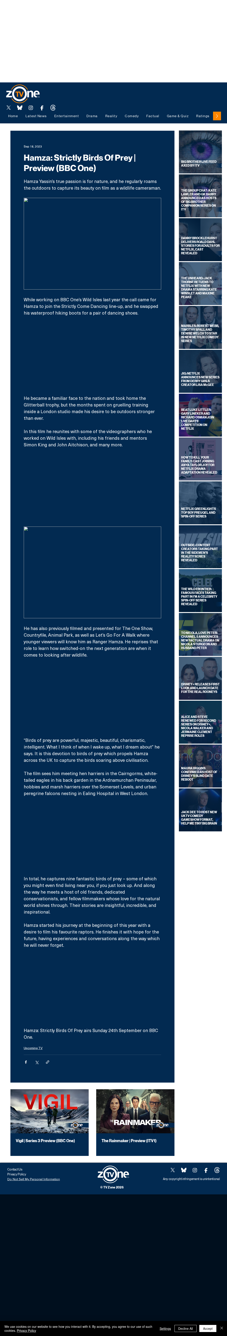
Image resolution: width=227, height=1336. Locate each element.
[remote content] (92, 355)
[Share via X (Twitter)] (37, 1062)
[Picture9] (53, 108)
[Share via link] (47, 1062)
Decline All (185, 1328)
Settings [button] (165, 1328)
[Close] (221, 1328)
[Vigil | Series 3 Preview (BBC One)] (49, 1111)
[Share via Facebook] (26, 1062)
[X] (9, 108)
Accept (208, 1328)
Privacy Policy (26, 1330)
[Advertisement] (80, 10)
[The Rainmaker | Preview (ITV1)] (135, 1111)
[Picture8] (20, 108)
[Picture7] (42, 108)
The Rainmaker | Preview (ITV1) (129, 1140)
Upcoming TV (33, 1048)
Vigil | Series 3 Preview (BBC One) (45, 1140)
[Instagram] (31, 108)
